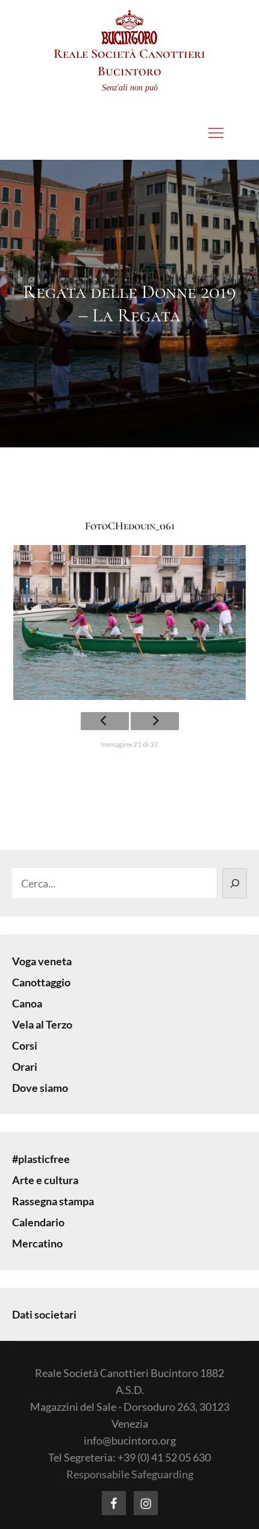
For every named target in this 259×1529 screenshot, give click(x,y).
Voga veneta (42, 961)
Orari (24, 1066)
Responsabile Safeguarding (129, 1474)
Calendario (38, 1222)
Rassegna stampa (53, 1201)
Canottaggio (41, 982)
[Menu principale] (216, 133)
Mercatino (37, 1243)
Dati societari (44, 1314)
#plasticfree (41, 1158)
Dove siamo (40, 1087)
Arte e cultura (45, 1180)
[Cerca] (234, 883)
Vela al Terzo (42, 1024)
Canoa (27, 1003)
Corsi (24, 1045)
